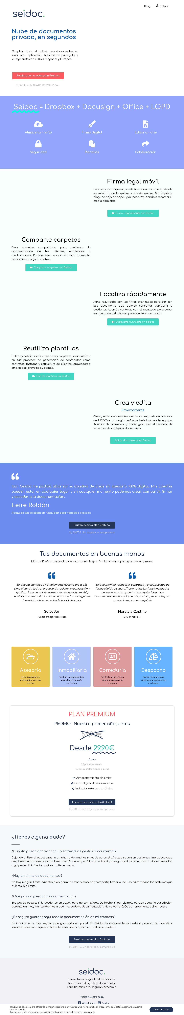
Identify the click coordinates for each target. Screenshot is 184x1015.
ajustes (91, 1012)
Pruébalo (30, 678)
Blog (147, 6)
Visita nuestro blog (92, 997)
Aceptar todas (161, 1010)
